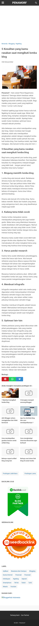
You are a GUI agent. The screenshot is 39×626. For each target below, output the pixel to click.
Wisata (5, 586)
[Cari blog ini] (36, 3)
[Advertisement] (19, 24)
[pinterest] (5, 379)
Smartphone (7, 583)
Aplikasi (5, 571)
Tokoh (23, 583)
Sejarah (24, 579)
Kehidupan (6, 579)
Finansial (27, 575)
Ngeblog (16, 579)
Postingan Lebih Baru (10, 473)
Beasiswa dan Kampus (18, 571)
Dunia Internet (7, 575)
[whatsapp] (12, 379)
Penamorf (19, 2)
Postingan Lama (30, 473)
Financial (18, 575)
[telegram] (19, 379)
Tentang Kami (14, 615)
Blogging (32, 571)
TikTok (16, 583)
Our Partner (25, 615)
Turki (30, 583)
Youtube (13, 586)
